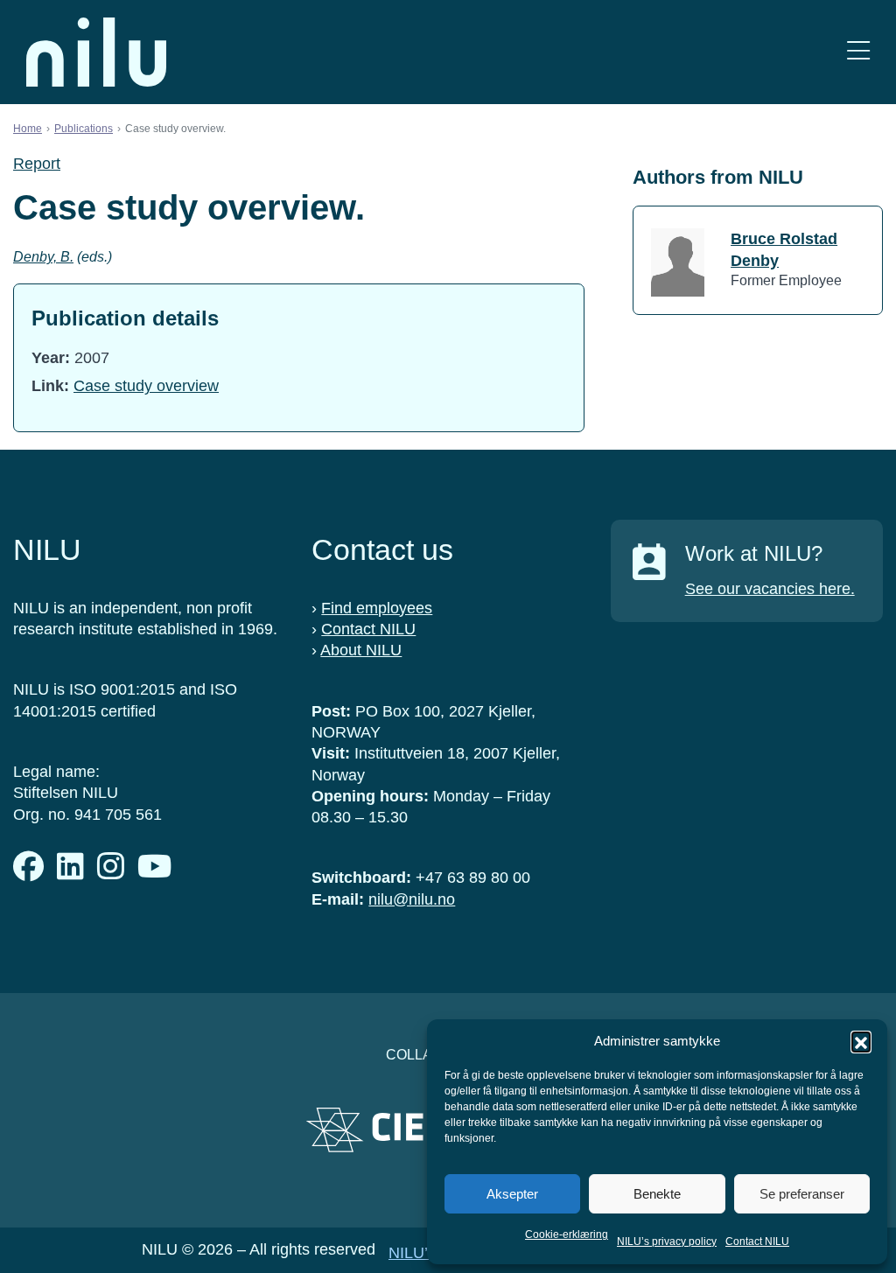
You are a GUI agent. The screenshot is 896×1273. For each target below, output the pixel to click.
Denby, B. (43, 256)
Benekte (657, 1193)
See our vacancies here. (770, 589)
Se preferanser (802, 1193)
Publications (83, 128)
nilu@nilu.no (411, 899)
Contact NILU (757, 1241)
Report (36, 163)
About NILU (361, 650)
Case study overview (146, 386)
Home (27, 128)
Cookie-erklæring (566, 1234)
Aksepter (512, 1193)
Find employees (376, 608)
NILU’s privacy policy (667, 1241)
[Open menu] (858, 52)
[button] (861, 1041)
